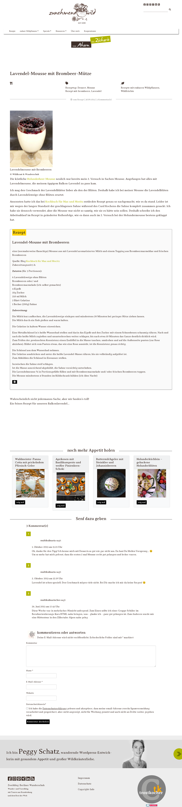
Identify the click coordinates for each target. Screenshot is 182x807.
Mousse (91, 87)
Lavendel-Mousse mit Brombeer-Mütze (50, 73)
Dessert (82, 87)
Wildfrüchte (127, 91)
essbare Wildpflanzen (28, 31)
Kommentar (31, 643)
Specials (46, 31)
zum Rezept (78, 100)
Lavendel (96, 91)
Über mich (75, 31)
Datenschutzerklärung (55, 708)
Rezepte (12, 31)
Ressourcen (60, 31)
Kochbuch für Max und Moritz (64, 201)
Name (29, 671)
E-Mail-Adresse (34, 682)
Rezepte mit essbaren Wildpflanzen (140, 87)
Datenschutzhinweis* (36, 704)
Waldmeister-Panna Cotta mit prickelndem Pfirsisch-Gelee (29, 462)
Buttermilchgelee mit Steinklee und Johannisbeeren (109, 462)
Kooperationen (90, 31)
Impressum (84, 778)
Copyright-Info (86, 789)
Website (30, 693)
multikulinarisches (50, 600)
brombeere (84, 91)
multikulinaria (48, 540)
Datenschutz (84, 783)
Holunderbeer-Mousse (41, 178)
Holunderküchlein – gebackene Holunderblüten (149, 462)
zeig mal (20, 502)
